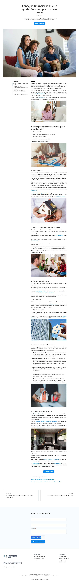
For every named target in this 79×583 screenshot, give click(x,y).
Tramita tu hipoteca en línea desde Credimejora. (43, 479)
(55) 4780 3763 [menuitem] (62, 562)
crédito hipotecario (40, 93)
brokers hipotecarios (38, 413)
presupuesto (59, 235)
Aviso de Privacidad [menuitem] (34, 579)
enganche (41, 292)
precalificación (56, 463)
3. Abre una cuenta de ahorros (19, 90)
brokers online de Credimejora (51, 459)
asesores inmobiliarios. (59, 317)
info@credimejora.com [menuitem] (64, 560)
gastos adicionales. (49, 292)
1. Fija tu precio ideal (17, 86)
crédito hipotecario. (61, 196)
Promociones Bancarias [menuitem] (39, 556)
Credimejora (39, 15)
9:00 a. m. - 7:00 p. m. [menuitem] (64, 558)
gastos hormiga (35, 240)
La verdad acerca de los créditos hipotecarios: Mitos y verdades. (46, 481)
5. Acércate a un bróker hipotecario (20, 94)
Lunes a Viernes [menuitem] (62, 556)
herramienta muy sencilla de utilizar (42, 193)
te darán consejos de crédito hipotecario (46, 421)
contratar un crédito (41, 291)
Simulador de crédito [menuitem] (39, 558)
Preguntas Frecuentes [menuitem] (39, 560)
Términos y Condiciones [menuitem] (43, 579)
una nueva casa (55, 288)
